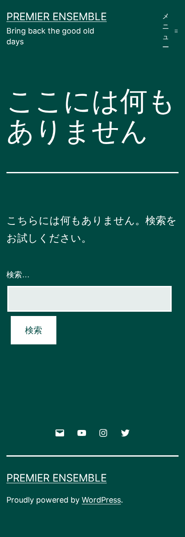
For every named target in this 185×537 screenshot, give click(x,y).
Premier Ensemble (56, 16)
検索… (18, 274)
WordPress (101, 499)
